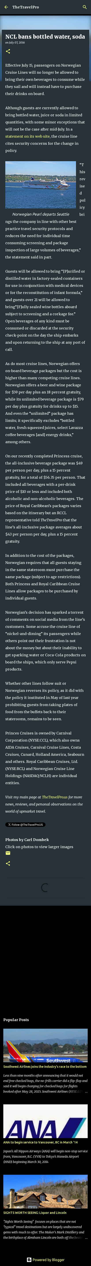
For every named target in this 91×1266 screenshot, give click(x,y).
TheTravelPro (25, 7)
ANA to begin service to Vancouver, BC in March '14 (40, 1142)
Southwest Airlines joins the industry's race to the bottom (45, 1066)
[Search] (84, 7)
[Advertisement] (45, 958)
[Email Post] (8, 854)
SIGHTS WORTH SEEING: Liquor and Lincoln (34, 1212)
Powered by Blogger (48, 1260)
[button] (8, 52)
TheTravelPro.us (55, 797)
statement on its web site (27, 136)
